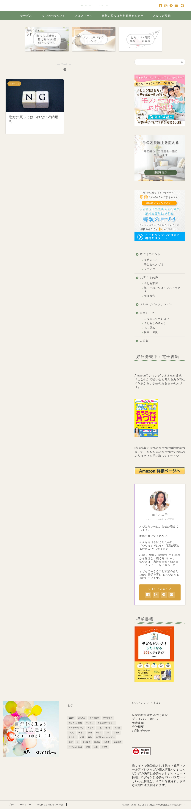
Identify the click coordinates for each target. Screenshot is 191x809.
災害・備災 (151, 332)
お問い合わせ (141, 730)
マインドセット (104, 728)
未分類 (144, 340)
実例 (90, 732)
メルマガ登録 (162, 15)
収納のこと (151, 259)
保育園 (117, 728)
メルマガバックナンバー (156, 304)
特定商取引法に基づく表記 (150, 715)
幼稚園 (116, 732)
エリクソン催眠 (75, 723)
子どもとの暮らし (155, 323)
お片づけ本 (94, 718)
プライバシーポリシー (147, 718)
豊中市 (104, 747)
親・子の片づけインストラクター (162, 289)
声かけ (71, 732)
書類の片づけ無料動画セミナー (123, 15)
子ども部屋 (151, 283)
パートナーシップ (76, 728)
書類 (71, 742)
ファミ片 (149, 269)
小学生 (99, 732)
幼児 (107, 732)
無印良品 (117, 742)
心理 (82, 737)
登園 (88, 747)
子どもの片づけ (154, 264)
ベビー (90, 728)
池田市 (106, 742)
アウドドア (107, 718)
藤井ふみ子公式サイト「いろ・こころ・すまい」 (95, 5)
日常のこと (147, 312)
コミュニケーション (156, 318)
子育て (81, 732)
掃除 (90, 737)
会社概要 (138, 726)
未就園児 (86, 742)
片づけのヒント (150, 254)
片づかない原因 (75, 747)
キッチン (89, 723)
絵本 (96, 747)
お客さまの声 (149, 277)
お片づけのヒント (53, 15)
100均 (71, 718)
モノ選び (150, 327)
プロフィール (84, 15)
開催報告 (149, 295)
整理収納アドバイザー (105, 737)
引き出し (72, 737)
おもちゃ (82, 718)
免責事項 (138, 722)
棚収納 (97, 742)
